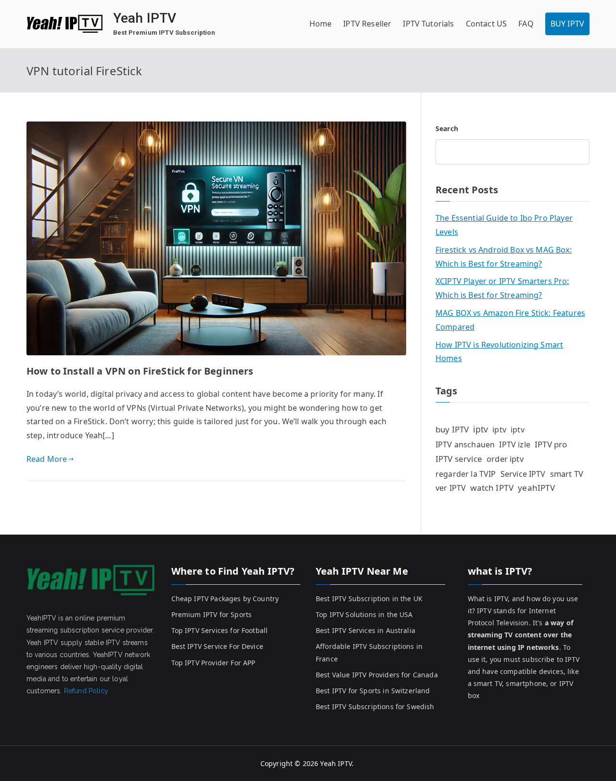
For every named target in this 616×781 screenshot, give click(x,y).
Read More (46, 459)
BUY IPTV (567, 23)
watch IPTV (491, 487)
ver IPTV (451, 488)
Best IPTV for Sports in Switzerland (373, 690)
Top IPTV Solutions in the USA (364, 614)
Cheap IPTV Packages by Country (225, 598)
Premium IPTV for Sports (211, 614)
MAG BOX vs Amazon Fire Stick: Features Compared (510, 320)
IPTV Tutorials (428, 23)
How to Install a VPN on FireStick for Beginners (140, 370)
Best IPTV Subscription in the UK (369, 598)
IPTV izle (514, 444)
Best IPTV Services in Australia (365, 630)
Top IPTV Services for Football (219, 630)
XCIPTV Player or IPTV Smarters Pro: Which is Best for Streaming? (502, 288)
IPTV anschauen (465, 444)
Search (447, 128)
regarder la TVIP (466, 474)
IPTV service (459, 458)
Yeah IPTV (144, 18)
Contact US (486, 23)
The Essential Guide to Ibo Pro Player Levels (504, 225)
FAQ (525, 23)
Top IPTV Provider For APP (213, 662)
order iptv (505, 458)
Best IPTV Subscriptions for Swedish (375, 706)
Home (320, 23)
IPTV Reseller (367, 23)
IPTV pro (551, 444)
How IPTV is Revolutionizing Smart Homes (499, 351)
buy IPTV (452, 429)
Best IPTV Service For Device (217, 646)
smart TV (566, 473)
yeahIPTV (536, 487)
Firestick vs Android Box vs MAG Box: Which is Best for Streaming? (504, 256)
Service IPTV (523, 474)
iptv (480, 429)
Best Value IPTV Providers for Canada (377, 674)
